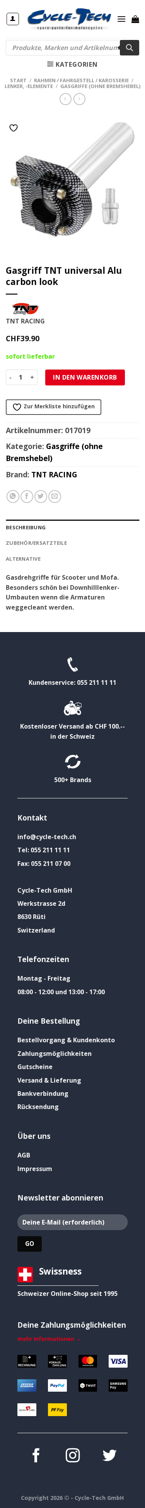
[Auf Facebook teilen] (26, 496)
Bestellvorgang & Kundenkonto (66, 1040)
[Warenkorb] (135, 19)
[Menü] (121, 18)
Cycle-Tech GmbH (44, 890)
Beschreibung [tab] (26, 527)
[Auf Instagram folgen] (72, 1457)
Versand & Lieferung (49, 1080)
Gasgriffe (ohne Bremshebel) (100, 86)
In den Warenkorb (85, 377)
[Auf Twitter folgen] (109, 1457)
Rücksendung (38, 1106)
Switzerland (36, 930)
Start (18, 80)
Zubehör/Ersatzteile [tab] (36, 542)
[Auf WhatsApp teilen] (13, 496)
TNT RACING (54, 474)
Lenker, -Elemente (29, 86)
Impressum (34, 1168)
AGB (23, 1155)
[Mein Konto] (13, 19)
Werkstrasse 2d (41, 903)
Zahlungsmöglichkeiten (54, 1053)
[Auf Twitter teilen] (40, 496)
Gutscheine (35, 1066)
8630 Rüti (31, 916)
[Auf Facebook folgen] (36, 1457)
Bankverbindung (42, 1093)
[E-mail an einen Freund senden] (54, 496)
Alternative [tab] (23, 558)
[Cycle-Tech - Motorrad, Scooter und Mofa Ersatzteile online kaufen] (69, 19)
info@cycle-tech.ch (46, 837)
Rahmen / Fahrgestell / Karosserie (81, 80)
